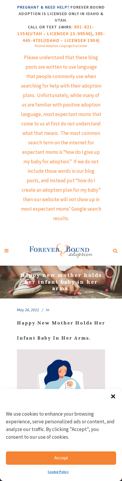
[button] (113, 396)
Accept (61, 457)
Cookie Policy (58, 471)
